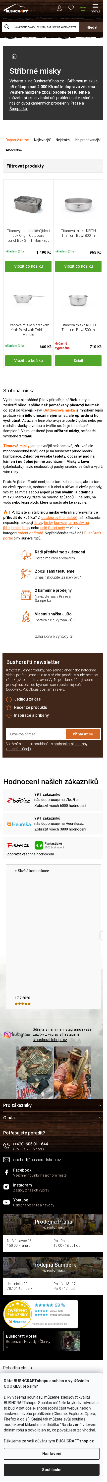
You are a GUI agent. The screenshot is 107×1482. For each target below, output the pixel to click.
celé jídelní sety (52, 528)
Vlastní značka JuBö (53, 614)
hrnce (16, 528)
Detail (78, 361)
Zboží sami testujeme (54, 571)
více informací (53, 1227)
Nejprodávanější (87, 140)
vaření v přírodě (30, 533)
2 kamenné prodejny (53, 590)
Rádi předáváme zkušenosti (60, 552)
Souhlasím (51, 1469)
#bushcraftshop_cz (50, 1039)
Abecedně (14, 150)
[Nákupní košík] (83, 7)
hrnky (48, 522)
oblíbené (71, 7)
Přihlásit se (83, 733)
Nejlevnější (42, 140)
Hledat (92, 27)
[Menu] (95, 8)
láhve (38, 522)
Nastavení (51, 1453)
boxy (26, 528)
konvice (60, 522)
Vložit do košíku (28, 266)
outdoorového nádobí (59, 517)
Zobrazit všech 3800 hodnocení (60, 829)
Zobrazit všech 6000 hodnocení (60, 805)
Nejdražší (63, 140)
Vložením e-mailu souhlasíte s (47, 746)
